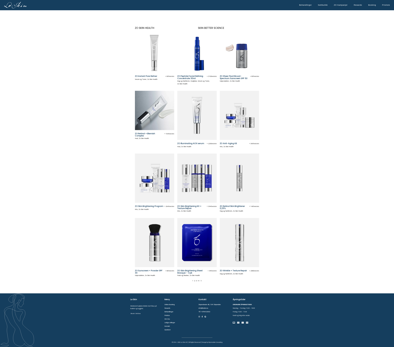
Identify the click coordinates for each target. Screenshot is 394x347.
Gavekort (167, 330)
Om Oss (167, 319)
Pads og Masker (183, 275)
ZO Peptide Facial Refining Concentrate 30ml (190, 77)
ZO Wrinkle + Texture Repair (233, 270)
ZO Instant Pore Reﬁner (146, 76)
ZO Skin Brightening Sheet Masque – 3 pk (190, 271)
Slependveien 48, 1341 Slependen (210, 304)
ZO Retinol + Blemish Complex (145, 134)
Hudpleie (194, 81)
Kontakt (167, 326)
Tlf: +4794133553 (204, 312)
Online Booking (169, 304)
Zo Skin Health (152, 79)
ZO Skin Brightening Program (149, 206)
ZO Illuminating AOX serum (190, 143)
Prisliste (167, 315)
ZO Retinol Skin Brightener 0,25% (232, 207)
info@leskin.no (203, 308)
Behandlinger (169, 312)
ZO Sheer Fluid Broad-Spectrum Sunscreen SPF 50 (233, 77)
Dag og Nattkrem (183, 81)
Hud (136, 138)
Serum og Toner (140, 79)
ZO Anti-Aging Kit (228, 143)
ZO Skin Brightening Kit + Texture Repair (189, 207)
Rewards (167, 308)
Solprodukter (224, 81)
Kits (221, 146)
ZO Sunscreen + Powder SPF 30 (148, 271)
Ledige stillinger (169, 323)
